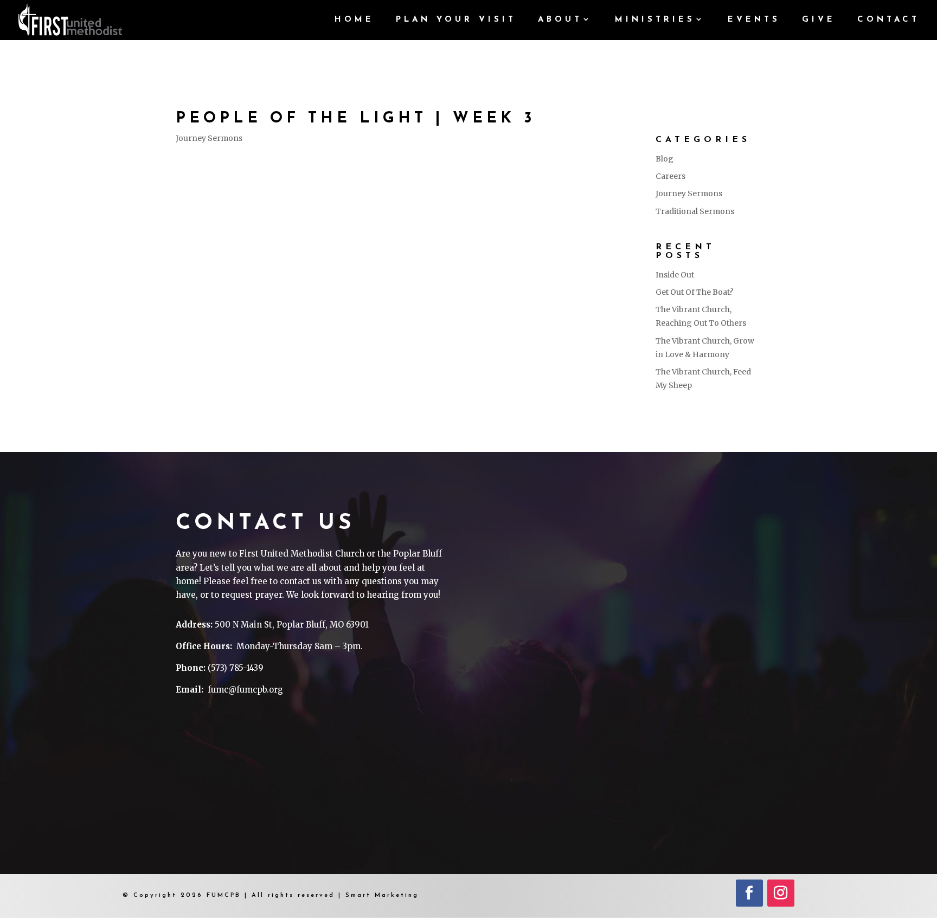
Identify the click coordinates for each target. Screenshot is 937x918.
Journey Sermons (209, 138)
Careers (670, 176)
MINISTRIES (655, 20)
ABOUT (560, 20)
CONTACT (888, 20)
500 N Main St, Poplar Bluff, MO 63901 (292, 624)
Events (754, 20)
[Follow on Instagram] (780, 893)
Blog (664, 159)
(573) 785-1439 (236, 668)
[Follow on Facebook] (749, 893)
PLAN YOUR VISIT (456, 20)
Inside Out (675, 275)
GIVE (819, 20)
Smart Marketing (382, 895)
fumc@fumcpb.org (245, 689)
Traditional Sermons (695, 211)
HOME (354, 20)
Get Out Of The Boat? (694, 292)
